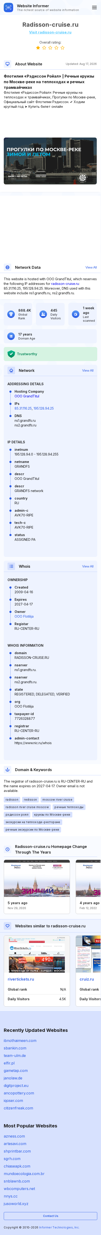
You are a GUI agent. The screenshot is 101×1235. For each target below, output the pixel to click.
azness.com (14, 1136)
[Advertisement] (50, 123)
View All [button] (91, 267)
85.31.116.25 (23, 408)
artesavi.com (15, 1143)
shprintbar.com (17, 1151)
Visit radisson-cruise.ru (50, 32)
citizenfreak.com (18, 1108)
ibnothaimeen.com (20, 1040)
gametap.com (16, 1070)
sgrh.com (12, 1158)
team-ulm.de (15, 1055)
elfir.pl (9, 1063)
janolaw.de (13, 1078)
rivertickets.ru (21, 979)
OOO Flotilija (24, 616)
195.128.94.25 (44, 408)
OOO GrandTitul (27, 396)
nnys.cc (11, 1196)
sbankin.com (15, 1048)
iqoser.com (13, 1100)
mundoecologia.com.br (24, 1173)
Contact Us (50, 1216)
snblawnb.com (17, 1181)
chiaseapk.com (17, 1166)
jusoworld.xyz (16, 1203)
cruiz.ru (87, 979)
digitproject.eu (16, 1085)
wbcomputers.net (19, 1188)
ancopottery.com (19, 1093)
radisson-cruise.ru (65, 284)
